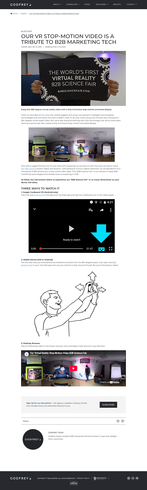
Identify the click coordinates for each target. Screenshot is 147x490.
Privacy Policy (83, 478)
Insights (117, 4)
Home (15, 14)
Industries (101, 4)
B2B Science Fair (37, 195)
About (56, 4)
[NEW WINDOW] (100, 478)
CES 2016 (45, 115)
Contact (131, 4)
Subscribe (108, 404)
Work (87, 4)
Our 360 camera (28, 169)
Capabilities (71, 4)
